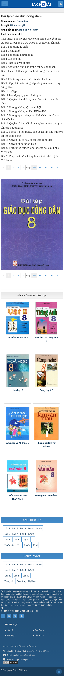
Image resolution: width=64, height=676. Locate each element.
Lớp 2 (15, 528)
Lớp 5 (39, 528)
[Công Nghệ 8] (46, 370)
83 (52, 167)
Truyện (27, 544)
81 (40, 167)
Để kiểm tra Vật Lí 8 (18, 337)
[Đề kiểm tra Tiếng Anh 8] (46, 318)
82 (46, 167)
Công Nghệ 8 (46, 390)
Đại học (32, 581)
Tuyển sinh (9, 544)
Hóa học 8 (18, 390)
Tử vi (35, 544)
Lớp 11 (17, 539)
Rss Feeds (39, 630)
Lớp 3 (23, 528)
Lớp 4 (31, 528)
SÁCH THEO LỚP (32, 519)
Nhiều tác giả (17, 25)
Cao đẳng (21, 581)
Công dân (22, 21)
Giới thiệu (11, 635)
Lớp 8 (23, 533)
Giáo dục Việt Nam (27, 29)
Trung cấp (9, 581)
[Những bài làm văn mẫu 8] (46, 423)
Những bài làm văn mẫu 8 (46, 444)
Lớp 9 (31, 533)
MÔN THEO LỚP (32, 556)
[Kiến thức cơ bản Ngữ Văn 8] (18, 476)
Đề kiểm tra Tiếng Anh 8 (46, 339)
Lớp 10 (7, 539)
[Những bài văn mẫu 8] (46, 476)
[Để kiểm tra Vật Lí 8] (18, 318)
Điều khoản (39, 635)
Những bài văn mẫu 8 (46, 495)
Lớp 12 (26, 539)
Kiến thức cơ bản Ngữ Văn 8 (18, 497)
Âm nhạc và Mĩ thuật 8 (17, 442)
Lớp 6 (7, 533)
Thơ (19, 544)
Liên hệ (10, 630)
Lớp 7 (15, 533)
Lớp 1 (7, 528)
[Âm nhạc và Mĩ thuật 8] (18, 423)
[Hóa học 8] (18, 370)
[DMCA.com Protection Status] (11, 662)
